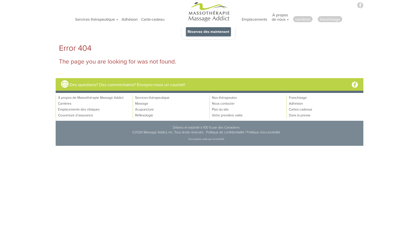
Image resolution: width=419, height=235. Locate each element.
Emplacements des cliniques (79, 109)
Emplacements (254, 19)
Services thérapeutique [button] (95, 19)
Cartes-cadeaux (300, 109)
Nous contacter (223, 103)
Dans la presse (300, 115)
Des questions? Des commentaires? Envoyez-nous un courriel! (127, 84)
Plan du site (220, 109)
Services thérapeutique (152, 97)
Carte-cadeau (153, 19)
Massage (141, 103)
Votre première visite (227, 115)
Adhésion (130, 19)
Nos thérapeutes (224, 97)
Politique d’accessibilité (263, 132)
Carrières (64, 103)
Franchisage (298, 97)
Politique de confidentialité (225, 132)
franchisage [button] (330, 19)
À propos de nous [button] (280, 17)
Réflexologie (144, 115)
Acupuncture (144, 109)
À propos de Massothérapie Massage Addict (91, 97)
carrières (302, 19)
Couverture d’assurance (75, 115)
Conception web (198, 139)
